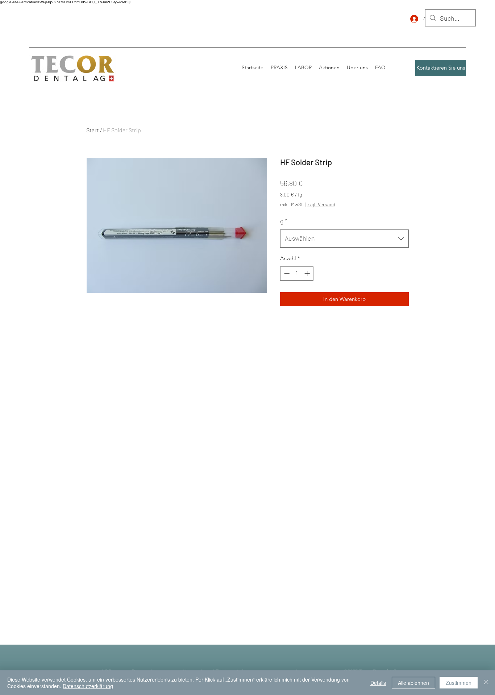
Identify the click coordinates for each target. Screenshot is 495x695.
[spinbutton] (297, 273)
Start (92, 130)
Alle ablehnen (413, 682)
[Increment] (308, 273)
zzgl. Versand (321, 204)
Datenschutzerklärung (88, 686)
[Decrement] (286, 273)
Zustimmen (458, 682)
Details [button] (378, 682)
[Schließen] (486, 682)
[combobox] (344, 238)
